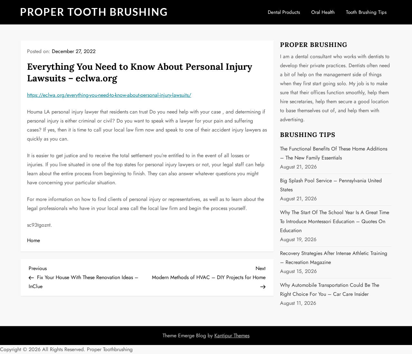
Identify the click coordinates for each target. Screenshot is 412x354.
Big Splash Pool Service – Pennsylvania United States (331, 185)
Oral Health (323, 12)
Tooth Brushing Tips (366, 12)
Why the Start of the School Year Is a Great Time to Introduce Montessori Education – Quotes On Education (334, 221)
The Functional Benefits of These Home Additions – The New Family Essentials (333, 153)
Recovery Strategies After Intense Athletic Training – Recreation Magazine (333, 258)
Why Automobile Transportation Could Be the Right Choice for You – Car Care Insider (329, 289)
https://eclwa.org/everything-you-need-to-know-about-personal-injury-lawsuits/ (109, 95)
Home (33, 240)
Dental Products (284, 12)
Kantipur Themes (231, 335)
